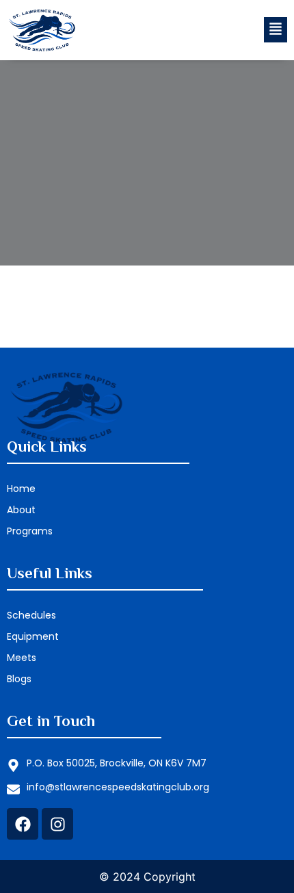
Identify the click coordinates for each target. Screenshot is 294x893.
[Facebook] (22, 824)
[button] (275, 29)
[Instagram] (57, 824)
